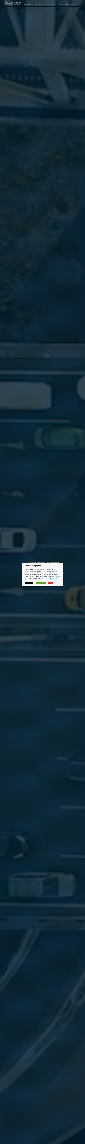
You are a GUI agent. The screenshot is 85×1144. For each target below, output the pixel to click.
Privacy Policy (44, 578)
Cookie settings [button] (29, 583)
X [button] (60, 565)
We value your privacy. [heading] (32, 566)
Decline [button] (50, 583)
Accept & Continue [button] (41, 583)
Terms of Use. (55, 578)
